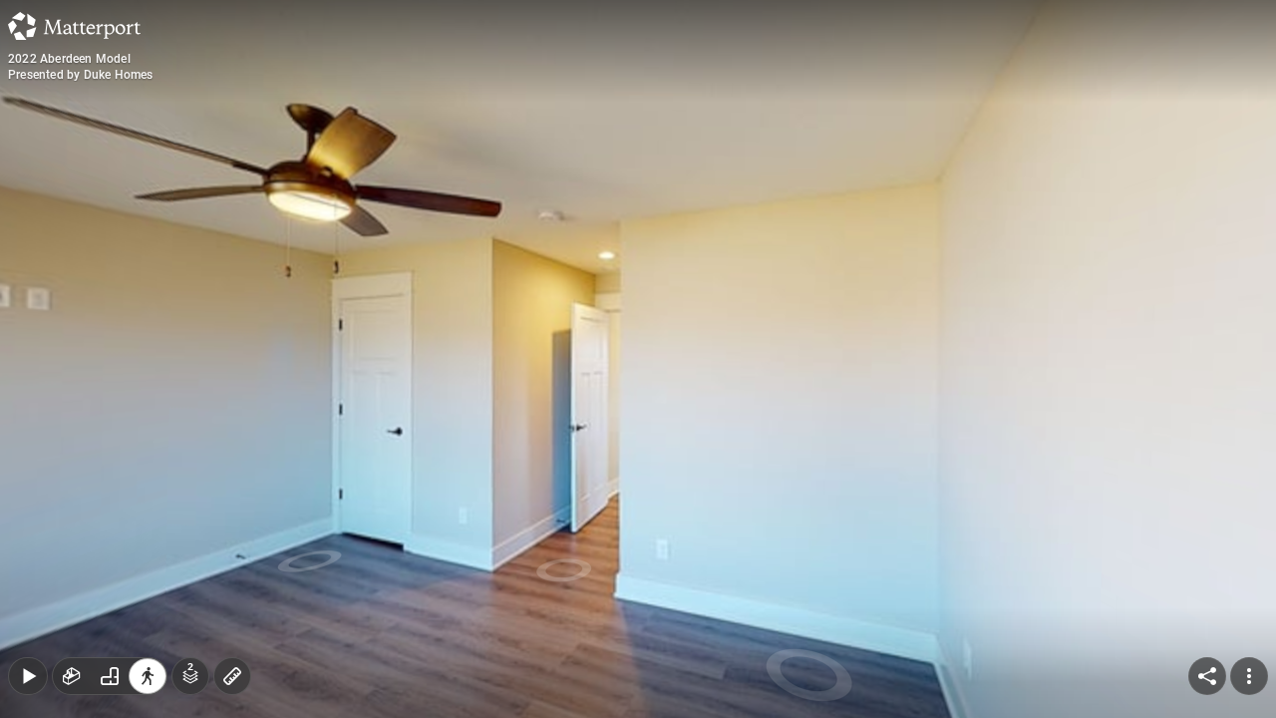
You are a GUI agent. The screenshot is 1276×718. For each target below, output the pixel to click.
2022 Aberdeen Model (69, 59)
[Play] (28, 676)
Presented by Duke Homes (81, 75)
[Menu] (1249, 676)
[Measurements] (232, 676)
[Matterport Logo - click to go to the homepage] (74, 26)
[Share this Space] (1207, 676)
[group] (109, 676)
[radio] (72, 676)
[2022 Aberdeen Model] (638, 359)
